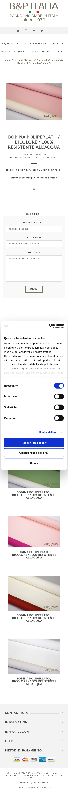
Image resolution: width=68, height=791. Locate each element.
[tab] (34, 214)
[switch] (59, 396)
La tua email (34, 237)
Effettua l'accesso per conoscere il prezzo (34, 177)
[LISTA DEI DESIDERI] (34, 30)
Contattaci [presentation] (33, 213)
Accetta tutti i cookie (34, 442)
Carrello (42, 30)
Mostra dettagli (48, 432)
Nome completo (34, 222)
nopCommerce (40, 782)
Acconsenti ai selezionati (34, 452)
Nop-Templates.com (41, 787)
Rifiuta (34, 462)
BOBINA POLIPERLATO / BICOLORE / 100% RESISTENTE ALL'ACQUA (34, 494)
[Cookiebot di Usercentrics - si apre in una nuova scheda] (49, 326)
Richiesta (34, 252)
